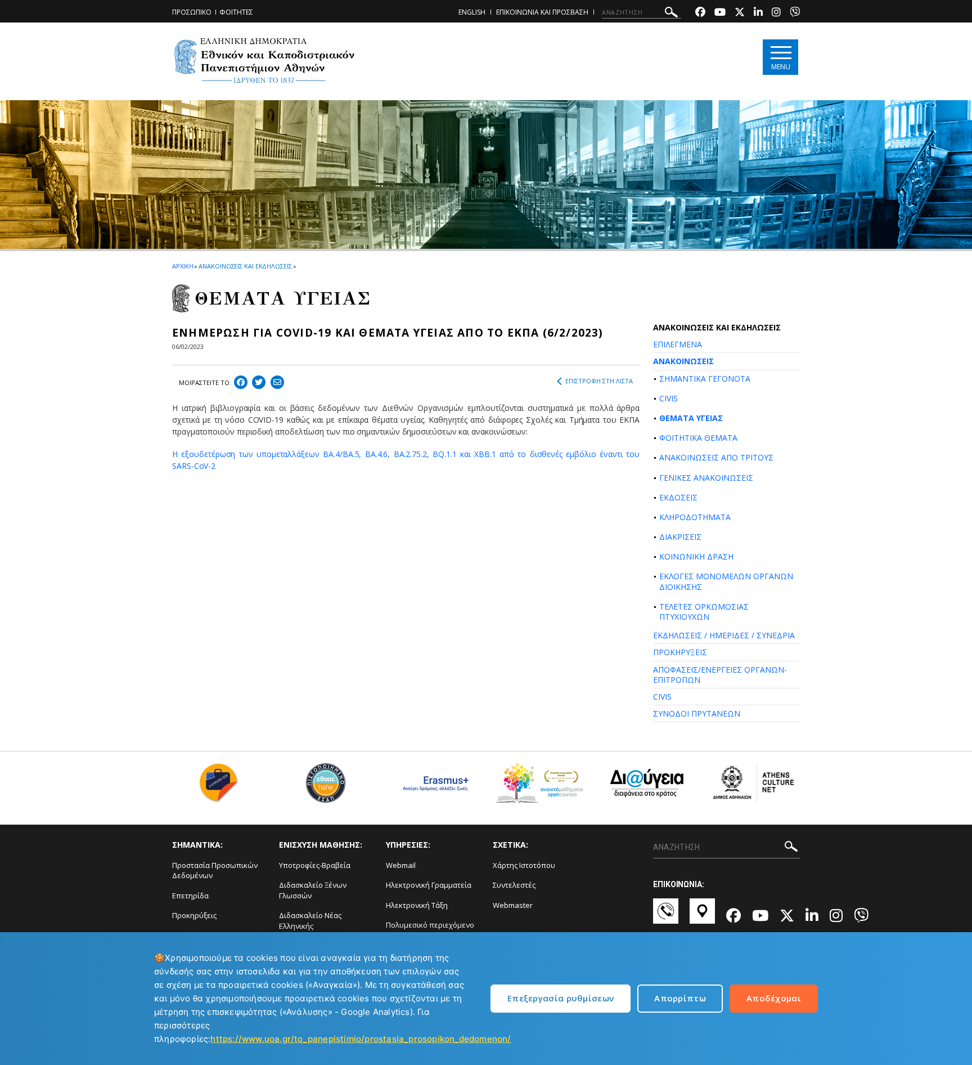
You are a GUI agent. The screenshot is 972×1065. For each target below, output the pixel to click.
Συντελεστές (514, 885)
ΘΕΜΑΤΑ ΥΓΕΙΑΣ (691, 418)
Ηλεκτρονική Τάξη (417, 905)
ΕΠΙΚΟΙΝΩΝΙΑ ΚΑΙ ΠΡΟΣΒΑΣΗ (542, 12)
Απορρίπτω (680, 998)
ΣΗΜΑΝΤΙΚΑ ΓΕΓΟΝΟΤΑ (704, 378)
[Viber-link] (795, 13)
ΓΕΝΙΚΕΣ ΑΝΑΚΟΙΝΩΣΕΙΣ (706, 477)
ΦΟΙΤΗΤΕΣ (236, 12)
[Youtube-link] (720, 13)
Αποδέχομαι (773, 998)
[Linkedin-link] (758, 13)
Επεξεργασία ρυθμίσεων (560, 998)
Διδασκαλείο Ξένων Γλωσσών (312, 890)
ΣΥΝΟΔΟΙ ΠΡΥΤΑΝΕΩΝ (696, 713)
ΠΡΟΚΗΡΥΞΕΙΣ (680, 652)
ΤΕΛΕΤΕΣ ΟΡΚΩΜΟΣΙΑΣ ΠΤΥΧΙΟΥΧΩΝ (704, 611)
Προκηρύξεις (194, 915)
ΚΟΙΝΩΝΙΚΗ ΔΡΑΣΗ (696, 556)
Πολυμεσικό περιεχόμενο (430, 925)
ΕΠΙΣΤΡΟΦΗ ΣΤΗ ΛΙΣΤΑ (599, 381)
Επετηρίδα (190, 896)
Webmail (401, 865)
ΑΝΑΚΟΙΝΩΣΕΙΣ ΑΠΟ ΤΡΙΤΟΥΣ (716, 457)
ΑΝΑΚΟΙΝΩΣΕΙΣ (683, 361)
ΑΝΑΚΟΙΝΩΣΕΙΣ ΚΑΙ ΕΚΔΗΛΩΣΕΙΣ (245, 266)
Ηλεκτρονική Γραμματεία (428, 885)
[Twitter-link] (740, 13)
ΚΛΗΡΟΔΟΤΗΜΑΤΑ (695, 517)
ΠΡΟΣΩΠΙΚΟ (192, 12)
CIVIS (668, 398)
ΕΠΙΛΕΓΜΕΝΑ (677, 344)
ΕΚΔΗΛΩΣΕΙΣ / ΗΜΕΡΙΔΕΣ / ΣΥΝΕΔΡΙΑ (724, 635)
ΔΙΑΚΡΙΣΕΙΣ (680, 536)
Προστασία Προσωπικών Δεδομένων (215, 870)
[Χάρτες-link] (702, 916)
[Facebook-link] (700, 13)
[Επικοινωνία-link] (665, 916)
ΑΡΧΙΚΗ (182, 266)
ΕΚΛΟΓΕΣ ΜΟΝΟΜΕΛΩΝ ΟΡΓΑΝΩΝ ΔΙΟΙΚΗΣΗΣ (726, 581)
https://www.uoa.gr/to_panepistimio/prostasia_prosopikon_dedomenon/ (360, 1038)
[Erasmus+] (433, 787)
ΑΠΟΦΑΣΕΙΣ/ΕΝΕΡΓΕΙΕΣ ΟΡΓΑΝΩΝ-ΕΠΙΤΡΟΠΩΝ (720, 674)
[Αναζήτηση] (671, 13)
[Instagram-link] (776, 13)
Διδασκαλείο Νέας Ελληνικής (310, 920)
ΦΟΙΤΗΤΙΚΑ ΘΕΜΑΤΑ (698, 437)
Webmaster (513, 905)
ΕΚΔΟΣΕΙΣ (678, 497)
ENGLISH (471, 12)
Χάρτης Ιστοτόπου (524, 865)
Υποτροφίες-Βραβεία (314, 865)
